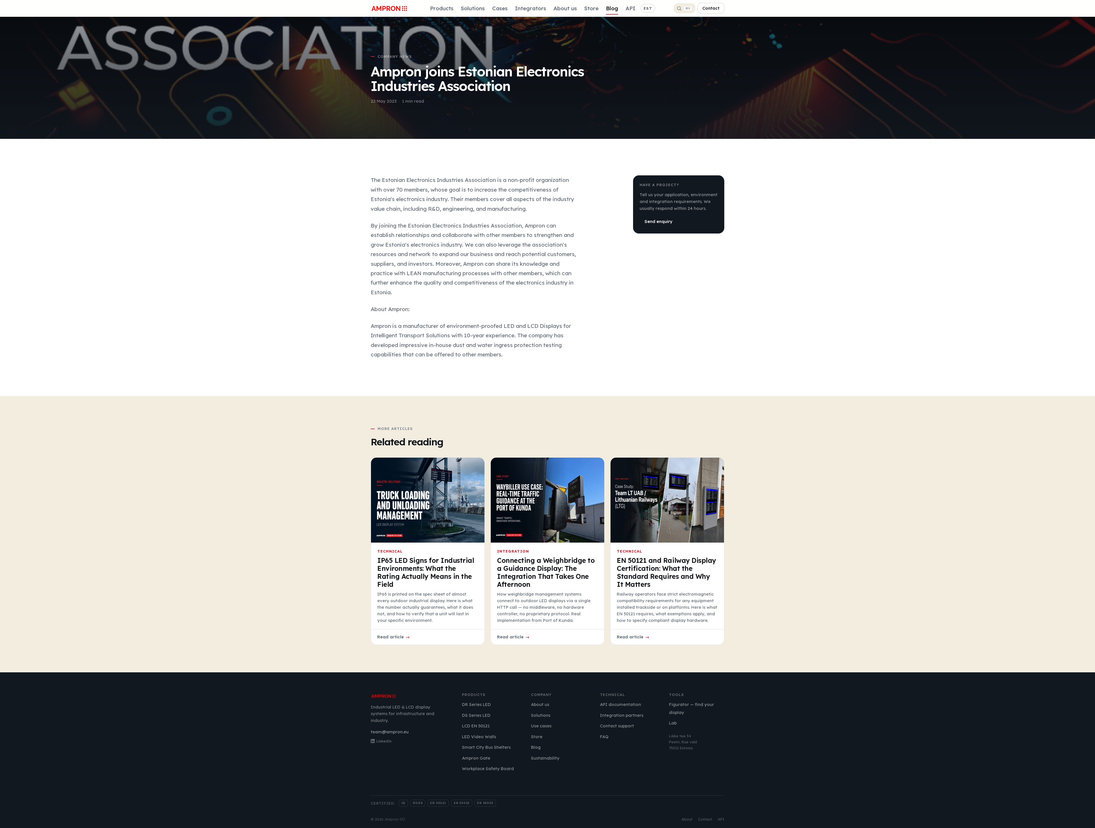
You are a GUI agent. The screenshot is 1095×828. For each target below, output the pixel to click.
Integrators (530, 8)
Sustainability (545, 758)
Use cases (541, 725)
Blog (612, 8)
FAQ (604, 736)
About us (565, 8)
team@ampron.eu (390, 731)
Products (441, 8)
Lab (673, 723)
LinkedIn (384, 741)
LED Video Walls (479, 736)
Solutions (473, 8)
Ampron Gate (476, 758)
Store (591, 8)
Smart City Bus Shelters (486, 747)
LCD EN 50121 (476, 725)
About (687, 819)
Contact (710, 8)
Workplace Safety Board (488, 768)
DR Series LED (476, 704)
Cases (500, 8)
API (630, 8)
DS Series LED (476, 715)
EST (648, 8)
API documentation (620, 704)
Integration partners (621, 715)
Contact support (617, 725)
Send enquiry (658, 221)
